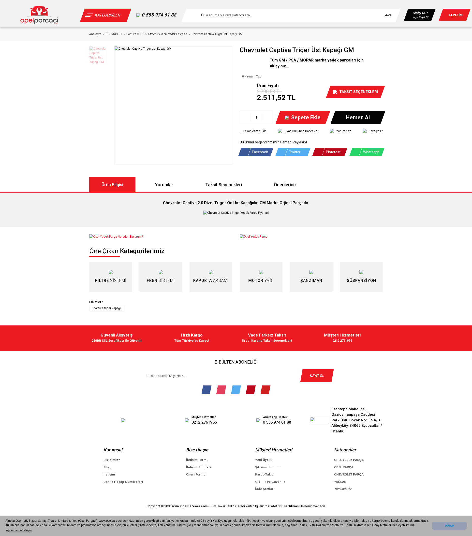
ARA (388, 15)
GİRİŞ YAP (420, 13)
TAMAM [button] (449, 525)
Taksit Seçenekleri (223, 184)
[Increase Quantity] (267, 117)
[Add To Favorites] (253, 131)
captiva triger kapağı (107, 308)
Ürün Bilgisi (112, 184)
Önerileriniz (285, 184)
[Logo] (39, 15)
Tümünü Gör (342, 489)
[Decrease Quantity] (245, 117)
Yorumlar (164, 184)
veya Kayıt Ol (420, 17)
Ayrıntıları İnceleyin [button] (19, 530)
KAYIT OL (317, 376)
